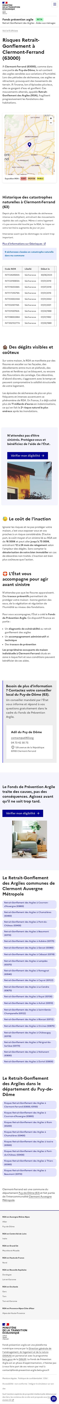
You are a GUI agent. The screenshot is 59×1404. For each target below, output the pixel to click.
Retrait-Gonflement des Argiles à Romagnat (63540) (26, 972)
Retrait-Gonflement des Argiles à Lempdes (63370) (26, 962)
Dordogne (6, 1274)
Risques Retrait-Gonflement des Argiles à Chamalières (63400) (25, 1133)
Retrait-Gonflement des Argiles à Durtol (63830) (28, 1061)
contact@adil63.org (22, 738)
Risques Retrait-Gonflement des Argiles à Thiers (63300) (28, 1162)
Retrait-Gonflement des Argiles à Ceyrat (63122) (28, 980)
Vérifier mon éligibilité (25, 456)
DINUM (22, 1359)
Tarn (4, 1296)
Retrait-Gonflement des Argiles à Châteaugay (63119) (27, 1034)
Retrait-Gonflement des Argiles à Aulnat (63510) (28, 1003)
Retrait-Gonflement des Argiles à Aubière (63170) (29, 941)
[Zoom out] (51, 123)
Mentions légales (9, 1378)
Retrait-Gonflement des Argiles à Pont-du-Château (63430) (25, 923)
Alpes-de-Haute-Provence (13, 1313)
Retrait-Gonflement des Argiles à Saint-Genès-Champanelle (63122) (27, 1011)
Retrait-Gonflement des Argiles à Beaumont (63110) (26, 933)
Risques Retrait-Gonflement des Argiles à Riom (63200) (28, 1124)
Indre (4, 1238)
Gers (4, 1291)
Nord (4, 1262)
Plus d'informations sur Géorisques (22, 243)
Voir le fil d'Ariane (10, 30)
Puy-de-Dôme (8, 1226)
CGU (45, 1378)
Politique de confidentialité (30, 1378)
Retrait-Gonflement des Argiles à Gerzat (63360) (29, 947)
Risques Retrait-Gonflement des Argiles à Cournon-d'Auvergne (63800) (25, 1114)
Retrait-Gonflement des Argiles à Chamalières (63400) (27, 914)
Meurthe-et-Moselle (11, 1250)
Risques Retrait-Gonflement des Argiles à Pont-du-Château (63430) (28, 1153)
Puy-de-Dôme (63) (29, 1193)
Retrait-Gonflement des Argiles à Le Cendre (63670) (26, 988)
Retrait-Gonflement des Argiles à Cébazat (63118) (29, 954)
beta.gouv (7, 1359)
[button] (29, 144)
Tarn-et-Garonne (9, 1301)
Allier (4, 1221)
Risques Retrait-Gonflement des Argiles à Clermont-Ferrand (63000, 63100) (25, 1105)
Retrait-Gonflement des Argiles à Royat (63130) (28, 996)
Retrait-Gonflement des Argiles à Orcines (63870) (29, 1026)
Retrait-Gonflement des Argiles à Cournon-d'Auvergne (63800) (26, 904)
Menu (55, 4)
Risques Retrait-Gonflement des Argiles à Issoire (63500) (28, 1143)
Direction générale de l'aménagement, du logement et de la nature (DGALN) (26, 1352)
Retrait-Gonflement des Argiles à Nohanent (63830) (26, 1053)
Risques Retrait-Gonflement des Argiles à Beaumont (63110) (25, 1172)
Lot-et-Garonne (9, 1279)
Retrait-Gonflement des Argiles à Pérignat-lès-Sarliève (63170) (27, 1044)
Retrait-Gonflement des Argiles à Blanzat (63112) (29, 1019)
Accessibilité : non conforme (14, 1383)
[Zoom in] (51, 118)
